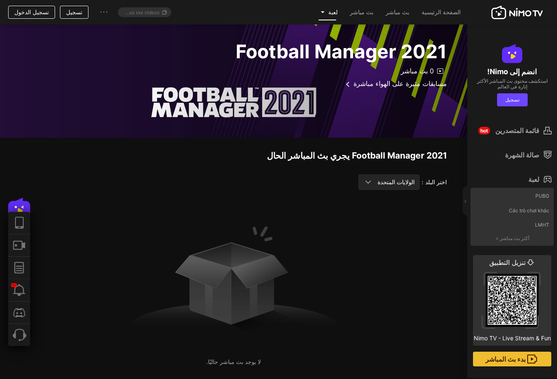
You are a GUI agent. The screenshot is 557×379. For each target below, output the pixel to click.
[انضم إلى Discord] (19, 312)
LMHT (542, 225)
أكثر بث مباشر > (512, 238)
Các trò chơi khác (529, 210)
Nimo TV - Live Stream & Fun (512, 300)
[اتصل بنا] (19, 335)
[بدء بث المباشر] (19, 245)
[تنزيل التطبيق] (19, 223)
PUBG (542, 196)
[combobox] (389, 182)
